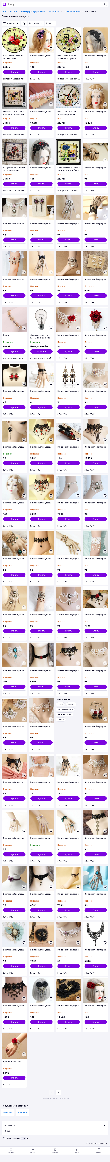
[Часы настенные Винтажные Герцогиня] (68, 96)
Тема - (13, 1138)
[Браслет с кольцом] (14, 1046)
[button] (14, 72)
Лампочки (7, 1112)
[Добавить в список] (24, 48)
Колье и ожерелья (72, 11)
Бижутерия (54, 11)
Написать (41, 351)
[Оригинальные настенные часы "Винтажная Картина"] (14, 96)
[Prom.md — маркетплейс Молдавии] (4, 4)
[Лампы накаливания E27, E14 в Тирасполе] (41, 319)
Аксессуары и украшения (33, 11)
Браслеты (22, 1112)
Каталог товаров (9, 11)
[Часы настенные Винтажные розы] (14, 40)
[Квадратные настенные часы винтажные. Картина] (14, 152)
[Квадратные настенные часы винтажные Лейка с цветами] (68, 152)
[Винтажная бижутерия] (41, 40)
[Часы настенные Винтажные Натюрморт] (68, 40)
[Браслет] (14, 319)
